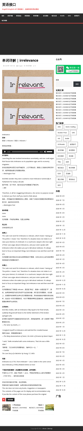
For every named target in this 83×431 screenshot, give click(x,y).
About (44, 428)
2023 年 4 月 (60, 365)
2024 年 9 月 (60, 293)
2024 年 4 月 (60, 314)
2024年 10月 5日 (10, 66)
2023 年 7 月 (60, 352)
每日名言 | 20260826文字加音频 (66, 99)
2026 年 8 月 (60, 196)
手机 (59, 162)
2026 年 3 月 (60, 217)
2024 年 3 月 (60, 318)
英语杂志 (18, 16)
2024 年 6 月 (60, 306)
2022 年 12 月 (60, 382)
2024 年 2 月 (60, 322)
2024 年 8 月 (60, 297)
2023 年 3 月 (60, 369)
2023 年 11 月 (60, 335)
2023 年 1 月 (60, 377)
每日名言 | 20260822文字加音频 (66, 110)
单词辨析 (72, 150)
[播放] (5, 152)
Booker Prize (62, 133)
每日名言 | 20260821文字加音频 (66, 113)
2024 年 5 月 (60, 310)
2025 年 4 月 (60, 263)
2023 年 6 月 (60, 356)
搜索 (57, 80)
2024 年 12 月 (60, 280)
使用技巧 (76, 16)
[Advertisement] (41, 40)
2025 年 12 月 (60, 230)
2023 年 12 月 (60, 331)
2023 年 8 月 (60, 348)
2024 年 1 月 (60, 327)
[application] (28, 152)
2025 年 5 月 (60, 259)
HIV (59, 138)
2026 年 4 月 (60, 213)
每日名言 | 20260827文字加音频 (66, 96)
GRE (73, 133)
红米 (59, 173)
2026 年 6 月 (60, 204)
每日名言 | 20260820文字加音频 (66, 115)
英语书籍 (10, 16)
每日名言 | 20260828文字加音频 (66, 93)
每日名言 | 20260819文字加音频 (66, 118)
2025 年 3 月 (60, 268)
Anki (69, 16)
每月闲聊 (4, 20)
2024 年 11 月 (60, 285)
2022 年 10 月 (60, 390)
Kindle (62, 16)
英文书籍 (61, 179)
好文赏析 (45, 16)
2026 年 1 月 (60, 225)
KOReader (61, 144)
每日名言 (54, 16)
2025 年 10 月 (60, 238)
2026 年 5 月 (60, 209)
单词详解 (35, 16)
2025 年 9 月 (60, 242)
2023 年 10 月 (60, 339)
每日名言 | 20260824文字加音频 (66, 104)
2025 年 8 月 (60, 247)
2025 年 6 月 (60, 255)
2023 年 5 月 (60, 360)
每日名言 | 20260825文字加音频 (66, 101)
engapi (20, 66)
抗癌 (67, 162)
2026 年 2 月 (60, 221)
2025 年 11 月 (60, 234)
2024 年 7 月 (60, 301)
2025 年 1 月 (60, 276)
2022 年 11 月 (60, 386)
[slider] (50, 151)
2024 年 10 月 (60, 289)
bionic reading (70, 127)
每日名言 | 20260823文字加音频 (66, 107)
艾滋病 (68, 173)
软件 (59, 185)
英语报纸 (27, 16)
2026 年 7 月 (60, 200)
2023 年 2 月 (60, 373)
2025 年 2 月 (60, 272)
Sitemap (49, 428)
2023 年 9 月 (60, 344)
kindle (67, 138)
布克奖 (71, 156)
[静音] (45, 152)
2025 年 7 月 (60, 251)
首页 (3, 16)
